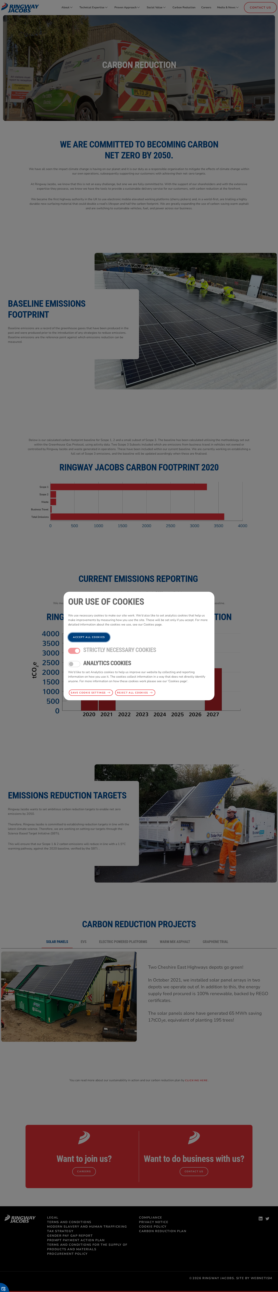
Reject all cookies (132, 692)
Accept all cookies (89, 637)
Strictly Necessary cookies (119, 649)
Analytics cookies (107, 663)
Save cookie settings (88, 692)
